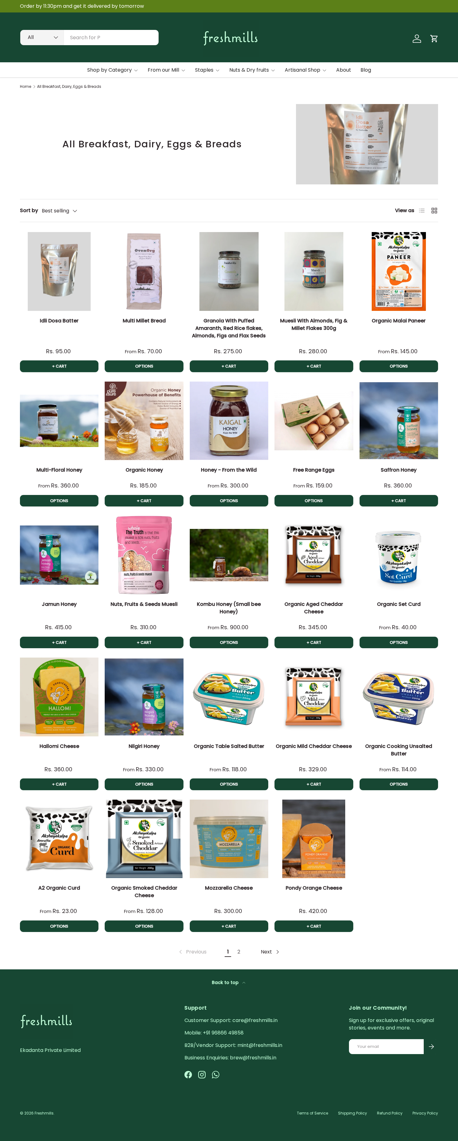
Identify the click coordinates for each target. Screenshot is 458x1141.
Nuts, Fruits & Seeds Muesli (144, 604)
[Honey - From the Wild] (229, 421)
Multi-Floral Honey (59, 469)
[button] (434, 38)
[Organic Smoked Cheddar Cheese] (144, 839)
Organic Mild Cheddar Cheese (314, 746)
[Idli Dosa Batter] (59, 271)
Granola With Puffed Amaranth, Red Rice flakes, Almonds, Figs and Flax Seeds (229, 328)
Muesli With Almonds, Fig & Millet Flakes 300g (313, 324)
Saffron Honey (399, 469)
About (343, 70)
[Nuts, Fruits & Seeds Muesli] (144, 555)
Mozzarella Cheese (229, 887)
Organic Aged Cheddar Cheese (313, 608)
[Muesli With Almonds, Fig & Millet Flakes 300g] (313, 271)
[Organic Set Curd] (399, 555)
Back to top (226, 982)
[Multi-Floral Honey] (59, 421)
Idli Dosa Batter (59, 320)
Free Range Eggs (314, 469)
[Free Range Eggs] (313, 421)
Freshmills (44, 1113)
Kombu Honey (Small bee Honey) (229, 608)
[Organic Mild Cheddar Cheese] (313, 697)
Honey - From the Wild (229, 469)
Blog (365, 70)
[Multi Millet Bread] (144, 271)
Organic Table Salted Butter (229, 746)
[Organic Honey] (144, 421)
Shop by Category (109, 70)
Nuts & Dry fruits (249, 70)
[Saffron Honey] (399, 421)
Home (25, 86)
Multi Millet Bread (144, 320)
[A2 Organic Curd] (59, 839)
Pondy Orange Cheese (314, 887)
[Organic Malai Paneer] (399, 271)
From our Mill (163, 70)
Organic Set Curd (399, 604)
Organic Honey (144, 469)
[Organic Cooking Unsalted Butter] (399, 697)
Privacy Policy (425, 1113)
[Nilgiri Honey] (144, 697)
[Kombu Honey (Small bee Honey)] (229, 555)
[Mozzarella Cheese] (229, 839)
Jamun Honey (59, 604)
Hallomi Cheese (59, 746)
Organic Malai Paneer (399, 320)
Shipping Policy (352, 1113)
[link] (192, 952)
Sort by (29, 210)
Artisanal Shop (302, 70)
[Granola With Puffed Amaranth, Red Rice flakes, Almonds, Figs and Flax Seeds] (229, 271)
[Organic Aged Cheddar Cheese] (313, 555)
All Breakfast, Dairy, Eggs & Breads (69, 86)
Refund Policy (390, 1113)
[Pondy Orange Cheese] (313, 839)
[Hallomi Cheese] (59, 697)
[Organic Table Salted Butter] (229, 697)
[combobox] (89, 37)
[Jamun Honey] (59, 555)
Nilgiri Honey (144, 746)
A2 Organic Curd (59, 887)
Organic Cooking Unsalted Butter (398, 750)
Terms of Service (312, 1113)
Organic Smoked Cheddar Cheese (144, 891)
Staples (204, 70)
